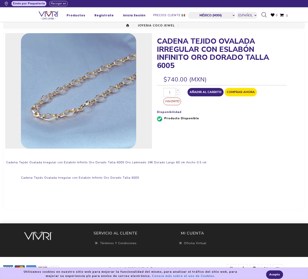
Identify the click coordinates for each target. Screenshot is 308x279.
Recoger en (58, 3)
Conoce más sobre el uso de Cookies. (183, 276)
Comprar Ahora (241, 92)
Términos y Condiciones (118, 243)
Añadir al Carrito (205, 92)
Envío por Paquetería (29, 3)
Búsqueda (265, 15)
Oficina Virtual (195, 243)
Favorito (172, 101)
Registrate (104, 15)
